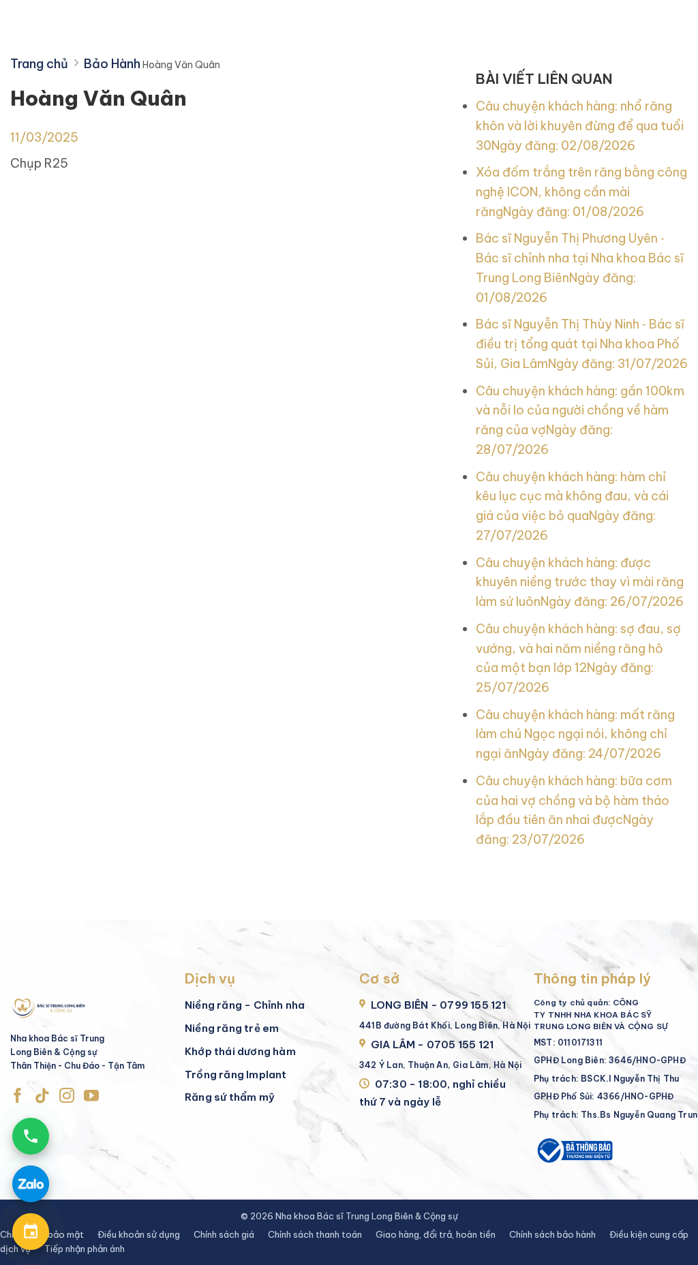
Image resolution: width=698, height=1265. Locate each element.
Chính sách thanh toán (315, 1234)
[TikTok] (42, 1096)
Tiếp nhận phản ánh (84, 1248)
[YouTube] (91, 1096)
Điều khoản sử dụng (138, 1234)
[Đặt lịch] (30, 1231)
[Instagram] (66, 1096)
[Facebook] (17, 1096)
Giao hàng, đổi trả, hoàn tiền (436, 1234)
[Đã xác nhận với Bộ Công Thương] (574, 1149)
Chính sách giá (224, 1234)
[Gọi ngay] (30, 1136)
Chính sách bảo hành (552, 1234)
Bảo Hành (112, 64)
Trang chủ (39, 64)
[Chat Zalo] (30, 1183)
